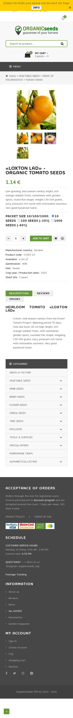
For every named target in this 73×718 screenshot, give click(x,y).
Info (36, 7)
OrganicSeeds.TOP (27, 691)
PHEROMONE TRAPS (21, 453)
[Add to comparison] (62, 238)
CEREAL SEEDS (18, 413)
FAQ (11, 654)
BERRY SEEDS (17, 396)
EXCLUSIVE (16, 429)
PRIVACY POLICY (15, 516)
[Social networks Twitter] (15, 673)
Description (19, 293)
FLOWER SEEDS (18, 405)
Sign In (13, 641)
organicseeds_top (28, 566)
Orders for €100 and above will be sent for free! (36, 3)
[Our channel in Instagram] (24, 673)
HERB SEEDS (17, 388)
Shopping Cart (17, 660)
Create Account (18, 647)
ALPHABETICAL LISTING (23, 461)
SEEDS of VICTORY (20, 372)
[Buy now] (55, 238)
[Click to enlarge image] (36, 110)
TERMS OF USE (42, 516)
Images (14, 299)
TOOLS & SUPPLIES (21, 437)
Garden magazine (19, 623)
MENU (16, 66)
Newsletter (15, 617)
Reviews (43, 293)
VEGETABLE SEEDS (20, 380)
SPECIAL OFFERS (19, 445)
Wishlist (13, 666)
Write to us (33, 562)
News (12, 604)
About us (14, 591)
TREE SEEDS (16, 421)
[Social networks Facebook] (7, 673)
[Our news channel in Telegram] (32, 673)
